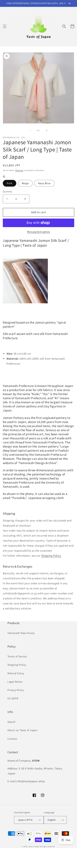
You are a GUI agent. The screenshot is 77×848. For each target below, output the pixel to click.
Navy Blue (44, 183)
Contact (12, 738)
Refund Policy (15, 673)
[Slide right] (47, 130)
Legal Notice (14, 681)
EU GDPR (12, 698)
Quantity (7, 191)
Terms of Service (17, 656)
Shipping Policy (51, 555)
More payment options (38, 231)
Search (11, 721)
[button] (5, 26)
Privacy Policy (15, 690)
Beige (25, 183)
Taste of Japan (34, 846)
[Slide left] (30, 130)
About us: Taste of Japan (22, 730)
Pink (9, 183)
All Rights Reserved (47, 846)
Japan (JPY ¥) (25, 819)
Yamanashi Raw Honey (20, 633)
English (52, 819)
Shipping (19, 170)
